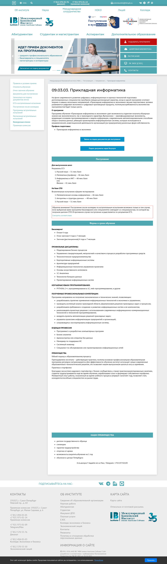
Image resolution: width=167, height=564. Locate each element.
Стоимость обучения (21, 87)
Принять (150, 560)
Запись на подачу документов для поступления (102, 139)
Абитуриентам (22, 34)
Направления (100, 81)
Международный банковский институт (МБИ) (65, 81)
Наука (45, 10)
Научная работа (68, 503)
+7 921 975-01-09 (18, 524)
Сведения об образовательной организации (81, 500)
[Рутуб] (148, 3)
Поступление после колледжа (26, 106)
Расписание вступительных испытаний (24, 117)
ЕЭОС (62, 519)
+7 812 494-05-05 (18, 515)
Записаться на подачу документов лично (22, 98)
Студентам (65, 510)
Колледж (145, 10)
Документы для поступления (25, 94)
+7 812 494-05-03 (18, 539)
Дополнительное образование (134, 34)
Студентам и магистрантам (59, 34)
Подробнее (98, 560)
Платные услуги (67, 516)
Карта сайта (116, 500)
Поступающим (88, 81)
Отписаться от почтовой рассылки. (127, 506)
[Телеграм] (144, 3)
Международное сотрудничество (72, 10)
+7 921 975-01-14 (80, 2)
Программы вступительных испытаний (24, 111)
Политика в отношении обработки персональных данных (77, 536)
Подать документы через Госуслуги (102, 148)
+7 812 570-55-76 (61, 2)
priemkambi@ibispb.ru (123, 3)
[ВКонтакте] (141, 3)
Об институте (22, 10)
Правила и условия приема (24, 83)
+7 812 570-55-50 (18, 546)
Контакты (64, 529)
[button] (12, 56)
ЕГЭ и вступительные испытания (27, 103)
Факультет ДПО (67, 513)
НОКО (98, 10)
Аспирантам (95, 34)
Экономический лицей (71, 526)
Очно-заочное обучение (23, 90)
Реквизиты (65, 532)
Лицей (121, 10)
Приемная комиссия (22, 125)
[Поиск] (32, 3)
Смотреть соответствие (62, 215)
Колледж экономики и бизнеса (75, 522)
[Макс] (152, 3)
